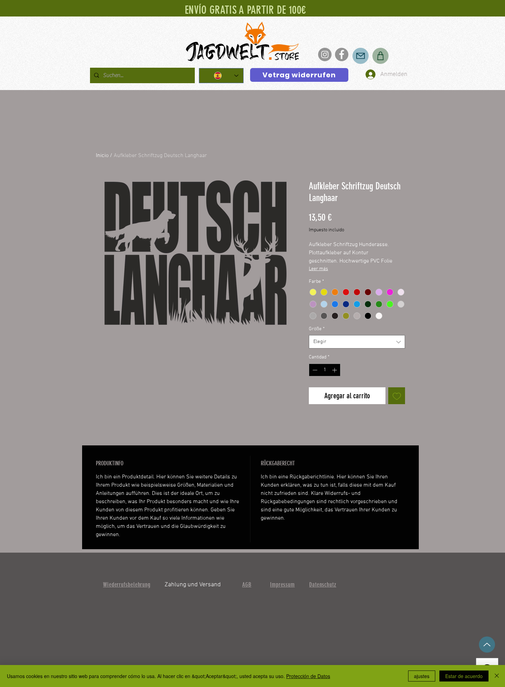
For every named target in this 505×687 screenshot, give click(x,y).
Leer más (318, 269)
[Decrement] (314, 370)
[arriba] (487, 644)
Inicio (102, 155)
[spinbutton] (324, 370)
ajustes (421, 676)
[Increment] (335, 370)
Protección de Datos (308, 676)
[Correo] (360, 56)
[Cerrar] (497, 676)
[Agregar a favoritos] (396, 395)
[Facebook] (341, 54)
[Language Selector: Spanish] (221, 75)
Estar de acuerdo (464, 676)
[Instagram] (325, 54)
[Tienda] (380, 56)
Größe (317, 329)
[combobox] (357, 341)
